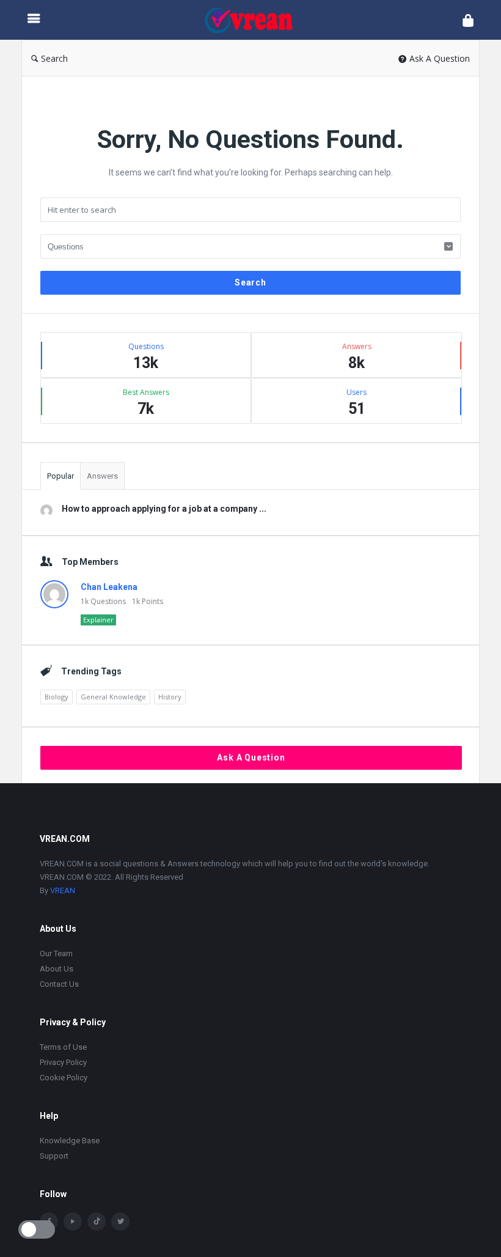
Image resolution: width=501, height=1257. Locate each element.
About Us (56, 968)
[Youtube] (73, 1221)
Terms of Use (63, 1047)
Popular (60, 476)
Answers (102, 476)
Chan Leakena (109, 587)
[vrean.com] (254, 20)
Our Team (56, 953)
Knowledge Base (70, 1140)
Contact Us (59, 984)
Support (54, 1155)
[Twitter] (120, 1221)
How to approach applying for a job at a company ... (164, 509)
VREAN (62, 890)
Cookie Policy (63, 1077)
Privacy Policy (63, 1062)
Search (54, 58)
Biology (56, 696)
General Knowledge (113, 696)
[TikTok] (96, 1221)
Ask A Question (439, 58)
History (169, 696)
